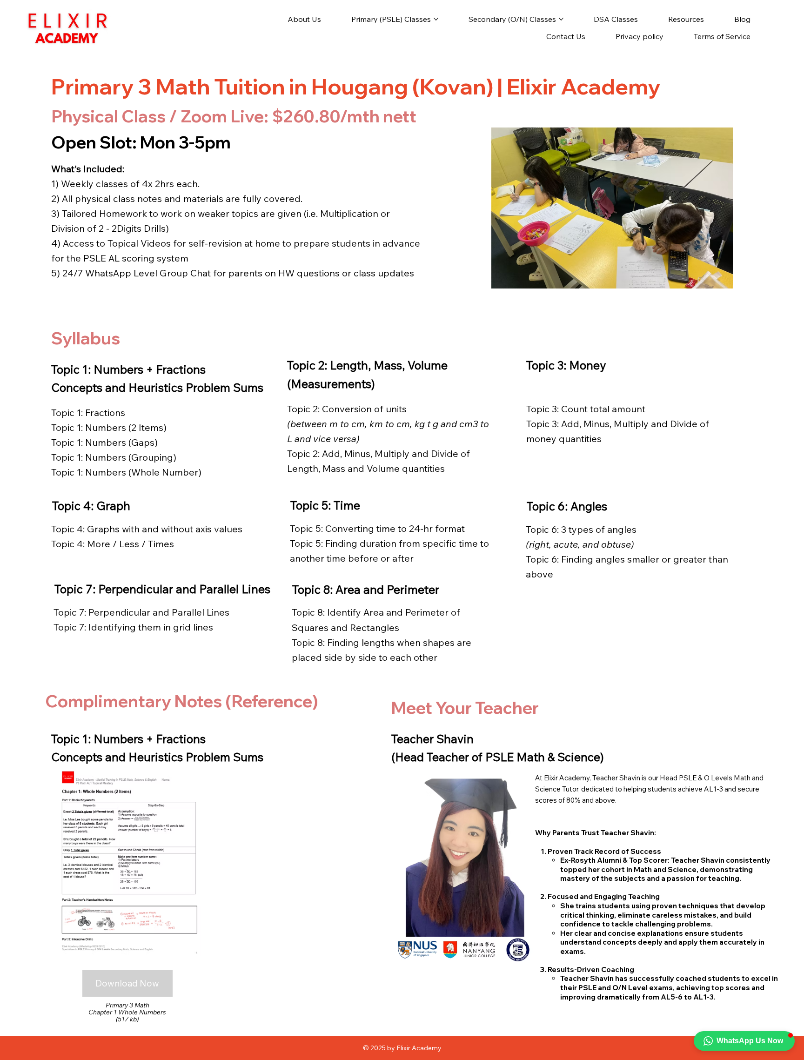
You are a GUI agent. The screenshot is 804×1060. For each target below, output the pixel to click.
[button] (744, 1041)
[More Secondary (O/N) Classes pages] (561, 19)
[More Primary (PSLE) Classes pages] (436, 19)
